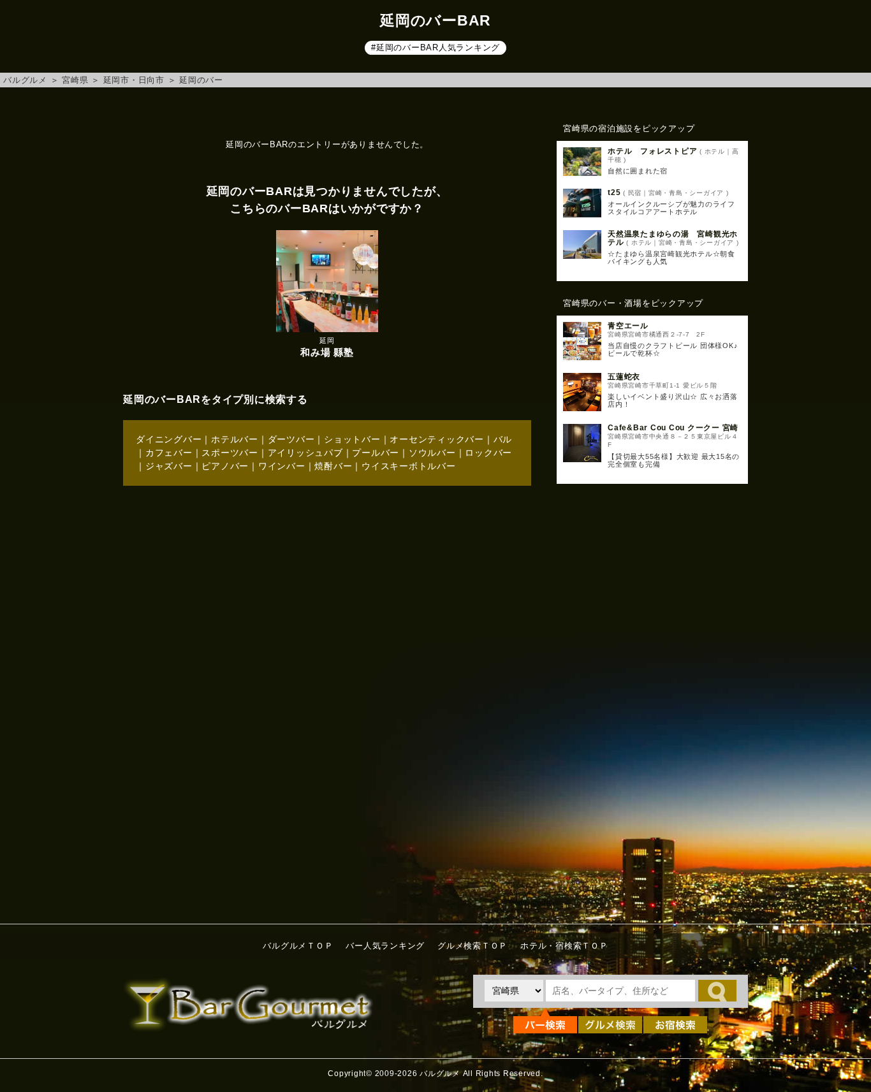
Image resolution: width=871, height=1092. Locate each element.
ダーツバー (291, 439)
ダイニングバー (168, 439)
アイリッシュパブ (305, 453)
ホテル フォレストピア (652, 151)
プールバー (375, 453)
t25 (614, 192)
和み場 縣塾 (327, 352)
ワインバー (281, 466)
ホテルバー (234, 439)
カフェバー (169, 453)
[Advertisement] (652, 700)
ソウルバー (432, 453)
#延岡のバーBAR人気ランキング (435, 47)
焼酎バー (333, 466)
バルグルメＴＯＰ (298, 945)
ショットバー (352, 439)
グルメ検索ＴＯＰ (472, 945)
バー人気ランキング (385, 945)
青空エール (628, 325)
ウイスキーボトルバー (409, 466)
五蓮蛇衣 (624, 376)
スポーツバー (229, 453)
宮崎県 (75, 80)
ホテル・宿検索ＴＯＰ (564, 945)
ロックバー (488, 453)
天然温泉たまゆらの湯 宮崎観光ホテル (673, 238)
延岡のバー (201, 80)
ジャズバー (169, 466)
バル (503, 439)
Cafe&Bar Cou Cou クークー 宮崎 (673, 427)
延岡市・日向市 (134, 80)
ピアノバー (225, 466)
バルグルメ (25, 80)
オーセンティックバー (437, 439)
